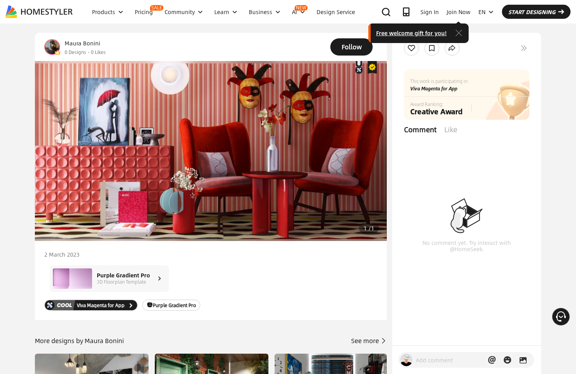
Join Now (459, 11)
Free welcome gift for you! (411, 33)
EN (481, 11)
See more (365, 340)
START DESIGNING (532, 11)
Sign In (429, 11)
